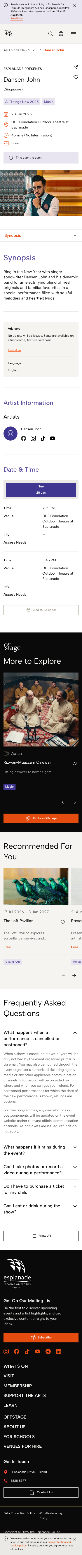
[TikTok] (27, 1351)
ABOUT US (14, 1426)
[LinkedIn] (58, 1351)
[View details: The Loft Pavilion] (35, 916)
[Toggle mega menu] (73, 33)
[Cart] (61, 33)
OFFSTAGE (14, 1417)
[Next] (74, 802)
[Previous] (63, 802)
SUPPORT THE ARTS (24, 1395)
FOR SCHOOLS (19, 1436)
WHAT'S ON (15, 1366)
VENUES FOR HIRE (22, 1446)
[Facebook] (16, 1351)
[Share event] (76, 67)
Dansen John (31, 429)
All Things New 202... (20, 50)
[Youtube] (37, 1351)
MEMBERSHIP (17, 1385)
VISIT (8, 1376)
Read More (16, 18)
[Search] (50, 33)
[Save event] (76, 77)
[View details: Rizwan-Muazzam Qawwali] (41, 731)
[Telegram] (48, 1351)
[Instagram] (6, 1351)
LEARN (10, 1405)
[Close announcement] (75, 6)
